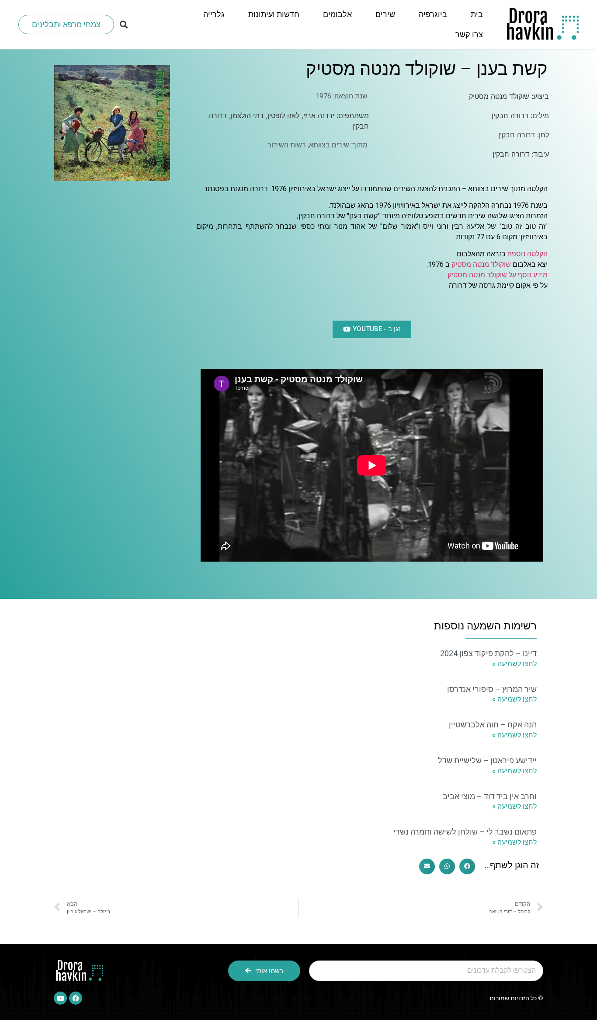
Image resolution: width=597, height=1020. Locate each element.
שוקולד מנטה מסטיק (481, 264)
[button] (124, 24)
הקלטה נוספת (527, 254)
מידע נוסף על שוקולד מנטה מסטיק (498, 275)
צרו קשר (469, 34)
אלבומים (337, 14)
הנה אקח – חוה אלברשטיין (493, 724)
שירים (385, 14)
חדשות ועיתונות (273, 14)
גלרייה (214, 14)
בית (477, 14)
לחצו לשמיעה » (514, 664)
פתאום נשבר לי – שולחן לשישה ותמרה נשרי (465, 831)
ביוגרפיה (433, 14)
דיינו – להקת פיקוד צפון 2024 (488, 653)
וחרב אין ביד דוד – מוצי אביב (490, 796)
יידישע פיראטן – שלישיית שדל (487, 760)
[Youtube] (60, 998)
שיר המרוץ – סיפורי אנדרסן (492, 689)
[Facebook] (75, 998)
